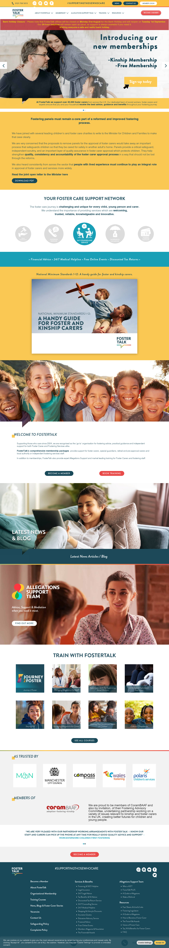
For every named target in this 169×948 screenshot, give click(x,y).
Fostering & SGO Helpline (88, 886)
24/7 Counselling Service (87, 904)
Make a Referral (129, 897)
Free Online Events (85, 925)
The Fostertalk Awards (86, 932)
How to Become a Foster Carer (134, 917)
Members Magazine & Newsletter (91, 929)
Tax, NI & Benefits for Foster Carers (136, 928)
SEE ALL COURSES (85, 740)
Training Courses (38, 899)
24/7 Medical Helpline (86, 907)
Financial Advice (84, 921)
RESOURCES (116, 13)
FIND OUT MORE (24, 623)
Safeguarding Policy (39, 924)
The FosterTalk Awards (131, 921)
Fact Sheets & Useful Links (133, 907)
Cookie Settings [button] (144, 943)
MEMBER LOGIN (148, 3)
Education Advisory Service (88, 918)
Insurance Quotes (85, 914)
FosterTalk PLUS (129, 889)
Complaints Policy (38, 930)
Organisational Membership (43, 893)
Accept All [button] (160, 943)
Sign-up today (141, 81)
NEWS (117, 3)
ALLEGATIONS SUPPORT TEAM (82, 13)
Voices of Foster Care (131, 924)
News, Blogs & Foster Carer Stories (46, 905)
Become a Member (39, 881)
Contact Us (35, 918)
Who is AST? (127, 886)
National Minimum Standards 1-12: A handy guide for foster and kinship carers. (84, 274)
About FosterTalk (38, 887)
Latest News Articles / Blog (88, 556)
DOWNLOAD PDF (24, 180)
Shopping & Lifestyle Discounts (90, 911)
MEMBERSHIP (60, 13)
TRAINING (102, 13)
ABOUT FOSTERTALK (42, 13)
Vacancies (34, 911)
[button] (3, 65)
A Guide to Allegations (131, 893)
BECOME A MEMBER (151, 13)
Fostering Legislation (130, 910)
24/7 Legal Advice (85, 893)
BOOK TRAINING (112, 473)
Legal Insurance (84, 889)
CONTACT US (131, 3)
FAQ (125, 932)
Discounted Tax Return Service (90, 900)
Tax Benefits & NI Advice (87, 897)
